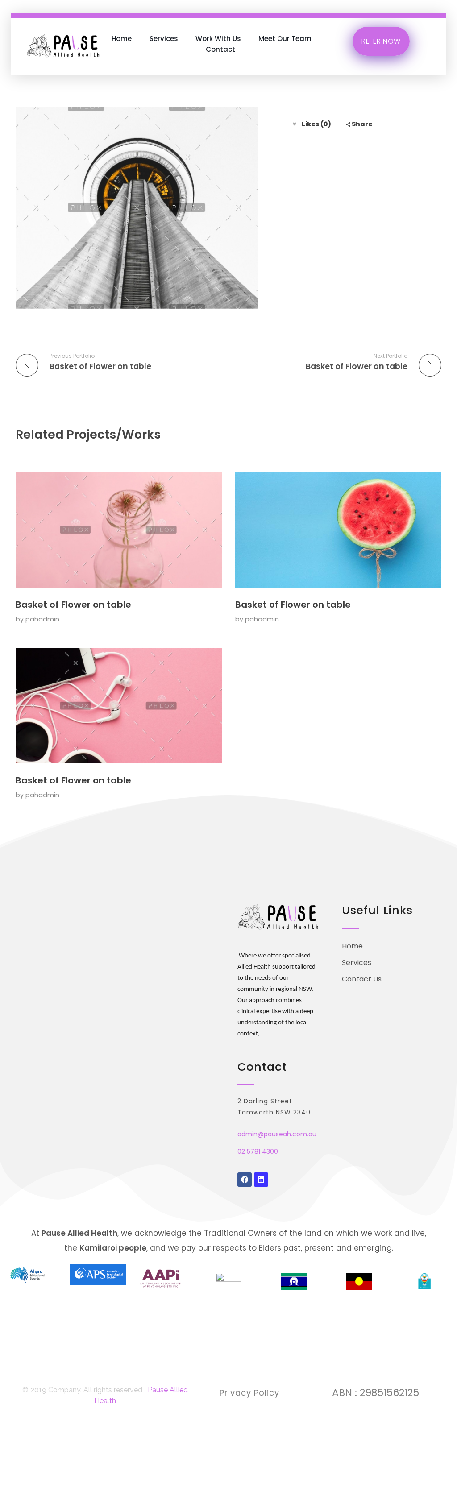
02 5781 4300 (257, 1151)
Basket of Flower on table (73, 604)
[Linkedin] (261, 1179)
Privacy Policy (249, 1392)
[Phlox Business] (63, 44)
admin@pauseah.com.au (276, 1134)
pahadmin (42, 619)
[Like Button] (294, 124)
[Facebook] (244, 1179)
